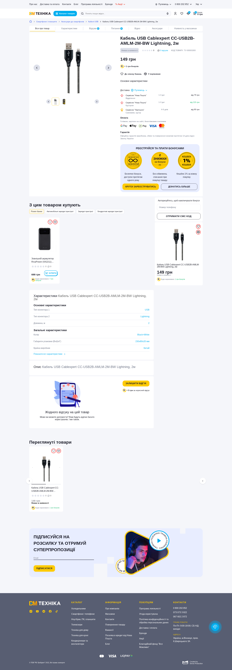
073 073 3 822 (180, 612)
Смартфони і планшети (46, 21)
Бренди (109, 4)
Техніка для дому (79, 630)
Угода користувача (148, 614)
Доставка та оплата (49, 4)
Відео (137, 28)
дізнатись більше (179, 187)
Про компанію (112, 608)
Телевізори (76, 625)
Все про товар (42, 28)
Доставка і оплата (148, 628)
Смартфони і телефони (83, 614)
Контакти (66, 4)
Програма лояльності (91, 4)
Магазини (110, 614)
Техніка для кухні (79, 635)
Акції (141, 638)
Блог (76, 4)
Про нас (33, 4)
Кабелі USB (93, 21)
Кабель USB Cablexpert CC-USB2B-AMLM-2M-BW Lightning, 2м (45, 490)
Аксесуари (157, 28)
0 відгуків (164, 50)
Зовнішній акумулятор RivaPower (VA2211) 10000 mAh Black (42, 260)
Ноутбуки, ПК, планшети (83, 619)
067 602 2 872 (180, 616)
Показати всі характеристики (48, 354)
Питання (116, 28)
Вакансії (109, 630)
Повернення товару (115, 625)
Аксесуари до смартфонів (72, 21)
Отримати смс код (178, 216)
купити (53, 273)
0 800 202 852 (182, 4)
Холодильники (78, 608)
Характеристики (69, 28)
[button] (48, 101)
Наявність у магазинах (185, 28)
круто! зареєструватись (140, 187)
